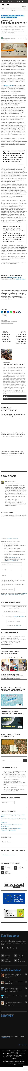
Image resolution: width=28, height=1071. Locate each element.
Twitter (6, 396)
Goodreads (21, 68)
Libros (22, 15)
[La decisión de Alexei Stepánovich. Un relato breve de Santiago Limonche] (2, 989)
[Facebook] (8, 1)
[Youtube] (22, 1)
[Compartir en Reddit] (26, 39)
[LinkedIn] (14, 1)
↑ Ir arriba (14, 1064)
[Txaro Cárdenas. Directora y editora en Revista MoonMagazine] (2, 1003)
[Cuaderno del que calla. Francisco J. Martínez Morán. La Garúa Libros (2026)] (14, 445)
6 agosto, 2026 (17, 455)
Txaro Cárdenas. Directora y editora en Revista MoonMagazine (13, 1003)
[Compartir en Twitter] (21, 38)
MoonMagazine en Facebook (13, 850)
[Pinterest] (17, 1)
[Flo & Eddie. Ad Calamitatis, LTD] (2, 996)
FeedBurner (18, 625)
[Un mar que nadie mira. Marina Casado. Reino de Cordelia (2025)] (14, 426)
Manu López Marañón (8, 417)
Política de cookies (22, 1045)
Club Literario (14, 15)
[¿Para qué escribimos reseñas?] (14, 50)
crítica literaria (5, 321)
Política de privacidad (19, 616)
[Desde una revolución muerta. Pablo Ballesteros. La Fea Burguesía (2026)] (14, 464)
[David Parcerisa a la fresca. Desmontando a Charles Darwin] (2, 975)
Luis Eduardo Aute (5, 1037)
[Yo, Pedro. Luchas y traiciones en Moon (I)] (2, 982)
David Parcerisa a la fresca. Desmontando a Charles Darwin (13, 975)
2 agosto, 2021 (4, 39)
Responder (18, 483)
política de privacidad (12, 538)
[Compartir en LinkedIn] (26, 38)
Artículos (4, 15)
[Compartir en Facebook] (18, 38)
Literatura (14, 321)
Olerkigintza (4, 822)
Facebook (7, 398)
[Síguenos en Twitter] (2, 868)
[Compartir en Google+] (23, 38)
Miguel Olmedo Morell (9, 17)
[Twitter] (19, 1)
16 (26, 982)
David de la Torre (21, 279)
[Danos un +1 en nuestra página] (15, 960)
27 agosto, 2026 (18, 417)
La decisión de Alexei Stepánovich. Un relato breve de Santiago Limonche (13, 989)
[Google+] (11, 1)
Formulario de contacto (14, 557)
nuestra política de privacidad (11, 560)
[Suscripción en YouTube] (2, 872)
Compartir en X (21, 164)
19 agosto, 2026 (18, 436)
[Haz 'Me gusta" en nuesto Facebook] (15, 868)
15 (26, 1002)
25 (26, 974)
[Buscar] (3, 1)
